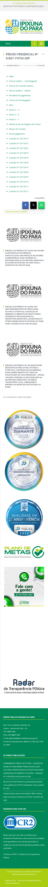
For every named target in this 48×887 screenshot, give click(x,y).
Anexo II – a (14, 110)
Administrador (13, 65)
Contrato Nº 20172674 (18, 153)
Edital (11, 76)
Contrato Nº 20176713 (18, 138)
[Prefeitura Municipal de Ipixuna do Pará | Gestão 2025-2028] (24, 26)
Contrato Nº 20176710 (18, 181)
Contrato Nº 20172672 (18, 143)
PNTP (14, 854)
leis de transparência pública (27, 845)
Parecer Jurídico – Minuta (20, 90)
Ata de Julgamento (17, 134)
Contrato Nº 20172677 (18, 167)
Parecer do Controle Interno (21, 86)
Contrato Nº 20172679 (18, 177)
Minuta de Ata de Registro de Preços (25, 124)
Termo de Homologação (19, 100)
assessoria (31, 838)
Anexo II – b (14, 114)
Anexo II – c (14, 119)
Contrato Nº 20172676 (18, 162)
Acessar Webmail (12, 883)
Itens (11, 105)
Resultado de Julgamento (20, 95)
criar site (19, 835)
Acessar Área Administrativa (29, 880)
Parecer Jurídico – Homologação (23, 81)
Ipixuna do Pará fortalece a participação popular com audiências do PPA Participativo (24, 6)
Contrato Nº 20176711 (18, 186)
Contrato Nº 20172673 (18, 148)
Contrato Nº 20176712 (18, 191)
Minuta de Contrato (17, 129)
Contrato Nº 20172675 (18, 158)
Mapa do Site (10, 880)
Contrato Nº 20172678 (18, 172)
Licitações (41, 65)
